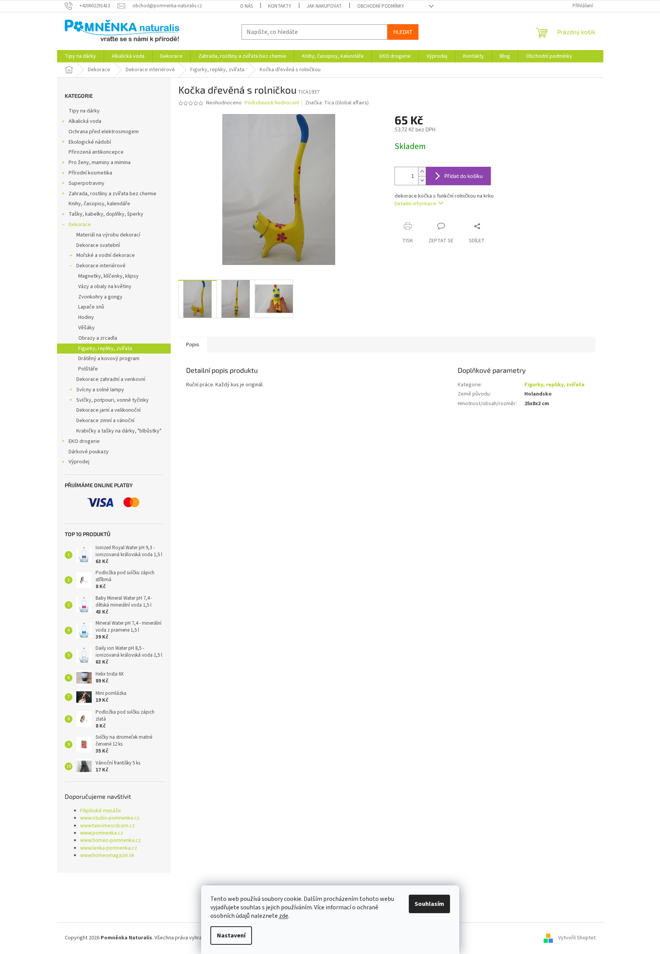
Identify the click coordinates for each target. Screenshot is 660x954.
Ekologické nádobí (90, 142)
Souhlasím (429, 904)
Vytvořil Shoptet (577, 938)
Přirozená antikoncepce (96, 152)
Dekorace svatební (98, 245)
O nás (246, 6)
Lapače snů (91, 307)
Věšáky (86, 328)
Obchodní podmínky (380, 6)
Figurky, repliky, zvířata (105, 348)
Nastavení (231, 935)
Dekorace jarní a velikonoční (108, 410)
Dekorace (80, 224)
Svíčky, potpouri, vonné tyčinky (112, 400)
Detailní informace (415, 204)
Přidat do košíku (463, 176)
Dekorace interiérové (101, 266)
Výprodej (79, 462)
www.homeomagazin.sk (107, 855)
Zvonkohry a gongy (100, 297)
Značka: (337, 103)
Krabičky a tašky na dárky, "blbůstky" (118, 431)
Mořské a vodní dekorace (105, 255)
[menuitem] (80, 56)
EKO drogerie (84, 441)
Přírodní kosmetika (90, 173)
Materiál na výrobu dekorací (108, 235)
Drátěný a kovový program (108, 358)
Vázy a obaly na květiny (104, 286)
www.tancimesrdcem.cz (107, 826)
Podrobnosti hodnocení (272, 103)
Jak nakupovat (324, 6)
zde (283, 916)
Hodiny (86, 317)
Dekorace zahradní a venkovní (110, 379)
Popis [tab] (192, 345)
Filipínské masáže (100, 811)
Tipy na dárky (84, 111)
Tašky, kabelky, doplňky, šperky (106, 214)
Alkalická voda (85, 121)
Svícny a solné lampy (100, 390)
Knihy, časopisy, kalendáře (99, 204)
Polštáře (88, 369)
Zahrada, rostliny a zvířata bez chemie (112, 194)
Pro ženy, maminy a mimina (100, 162)
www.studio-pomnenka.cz (109, 818)
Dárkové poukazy (89, 452)
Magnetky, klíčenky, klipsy (108, 276)
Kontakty (279, 6)
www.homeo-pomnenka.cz (110, 840)
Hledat (402, 32)
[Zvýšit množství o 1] (422, 171)
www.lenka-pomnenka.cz (108, 848)
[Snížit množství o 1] (422, 180)
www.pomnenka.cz (101, 833)
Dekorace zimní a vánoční (105, 420)
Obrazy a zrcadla (97, 338)
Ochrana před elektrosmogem (104, 132)
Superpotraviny (86, 183)
